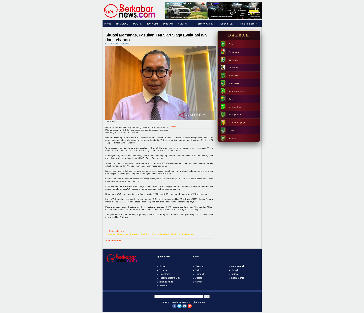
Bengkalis (233, 59)
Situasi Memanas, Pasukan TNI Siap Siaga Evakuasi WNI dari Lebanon (150, 234)
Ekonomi (152, 23)
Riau (231, 44)
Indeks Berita (248, 23)
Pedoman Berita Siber (170, 277)
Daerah (168, 23)
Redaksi (163, 270)
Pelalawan (233, 67)
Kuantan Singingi (237, 122)
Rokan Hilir (234, 83)
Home (107, 23)
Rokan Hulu (234, 75)
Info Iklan (163, 285)
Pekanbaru (234, 52)
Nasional (122, 23)
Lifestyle (226, 23)
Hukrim (182, 23)
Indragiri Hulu (235, 106)
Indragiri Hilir (235, 114)
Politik (137, 23)
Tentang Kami (166, 281)
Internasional (203, 23)
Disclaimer (164, 274)
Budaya (235, 274)
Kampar (232, 138)
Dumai (232, 130)
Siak (231, 99)
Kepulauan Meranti (238, 91)
